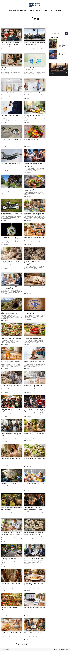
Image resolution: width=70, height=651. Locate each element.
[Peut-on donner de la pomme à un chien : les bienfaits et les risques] (34, 425)
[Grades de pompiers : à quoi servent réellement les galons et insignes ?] (11, 35)
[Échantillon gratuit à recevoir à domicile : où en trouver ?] (11, 107)
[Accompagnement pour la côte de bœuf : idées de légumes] (34, 181)
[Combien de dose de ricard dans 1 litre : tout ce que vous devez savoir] (11, 353)
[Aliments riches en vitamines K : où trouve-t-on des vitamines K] (34, 131)
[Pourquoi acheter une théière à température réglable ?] (34, 107)
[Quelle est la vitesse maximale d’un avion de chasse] (11, 155)
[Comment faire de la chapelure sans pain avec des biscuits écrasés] (11, 624)
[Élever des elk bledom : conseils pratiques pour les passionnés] (11, 500)
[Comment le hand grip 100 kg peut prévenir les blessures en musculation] (34, 500)
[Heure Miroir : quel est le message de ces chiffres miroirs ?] (11, 131)
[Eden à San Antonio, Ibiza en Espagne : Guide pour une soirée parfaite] (53, 54)
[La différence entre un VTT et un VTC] (11, 181)
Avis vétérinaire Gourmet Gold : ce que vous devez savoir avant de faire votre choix (10, 534)
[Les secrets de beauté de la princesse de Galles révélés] (11, 450)
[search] (65, 5)
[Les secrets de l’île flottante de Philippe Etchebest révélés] (34, 575)
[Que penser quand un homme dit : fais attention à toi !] (11, 575)
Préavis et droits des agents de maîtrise (33, 558)
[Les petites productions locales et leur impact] (11, 599)
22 (26, 644)
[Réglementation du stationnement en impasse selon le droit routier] (11, 550)
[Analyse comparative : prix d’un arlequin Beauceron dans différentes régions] (34, 525)
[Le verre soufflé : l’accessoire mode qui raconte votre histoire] (34, 60)
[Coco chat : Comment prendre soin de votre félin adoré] (11, 253)
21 (24, 644)
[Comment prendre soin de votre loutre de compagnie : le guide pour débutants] (34, 205)
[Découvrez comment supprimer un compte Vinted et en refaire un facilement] (34, 599)
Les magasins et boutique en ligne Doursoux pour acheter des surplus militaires (32, 263)
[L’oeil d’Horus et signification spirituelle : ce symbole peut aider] (34, 304)
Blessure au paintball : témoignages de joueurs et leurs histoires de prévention (63, 44)
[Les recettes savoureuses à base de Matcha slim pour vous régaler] (34, 450)
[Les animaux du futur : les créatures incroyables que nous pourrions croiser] (11, 475)
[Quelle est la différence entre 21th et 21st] (34, 85)
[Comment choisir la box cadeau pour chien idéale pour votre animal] (34, 229)
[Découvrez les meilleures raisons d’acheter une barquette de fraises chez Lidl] (34, 329)
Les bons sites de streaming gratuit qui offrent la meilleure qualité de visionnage (58, 71)
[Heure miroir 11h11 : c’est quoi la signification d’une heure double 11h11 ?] (11, 229)
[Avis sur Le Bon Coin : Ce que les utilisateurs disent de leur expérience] (34, 624)
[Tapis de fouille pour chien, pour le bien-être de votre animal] (34, 353)
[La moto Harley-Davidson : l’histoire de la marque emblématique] (11, 205)
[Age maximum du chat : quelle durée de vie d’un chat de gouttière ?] (11, 377)
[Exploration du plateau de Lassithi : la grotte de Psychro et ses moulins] (11, 304)
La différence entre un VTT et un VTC (10, 189)
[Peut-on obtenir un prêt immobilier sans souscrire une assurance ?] (11, 279)
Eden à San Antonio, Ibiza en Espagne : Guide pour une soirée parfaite (63, 55)
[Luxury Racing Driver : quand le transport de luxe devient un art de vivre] (34, 35)
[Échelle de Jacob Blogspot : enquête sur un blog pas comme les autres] (11, 60)
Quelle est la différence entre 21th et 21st (34, 92)
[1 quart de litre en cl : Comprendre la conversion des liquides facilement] (34, 377)
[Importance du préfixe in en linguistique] (34, 279)
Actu (2, 49)
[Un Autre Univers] (35, 4)
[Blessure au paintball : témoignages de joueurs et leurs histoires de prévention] (53, 43)
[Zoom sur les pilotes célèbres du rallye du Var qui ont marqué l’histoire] (11, 401)
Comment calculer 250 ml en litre (9, 92)
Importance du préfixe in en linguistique (34, 287)
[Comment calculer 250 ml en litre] (11, 85)
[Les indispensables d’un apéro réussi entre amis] (34, 475)
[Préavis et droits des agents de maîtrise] (34, 550)
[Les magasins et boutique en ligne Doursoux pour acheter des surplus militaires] (34, 253)
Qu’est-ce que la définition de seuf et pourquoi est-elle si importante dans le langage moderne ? (33, 165)
